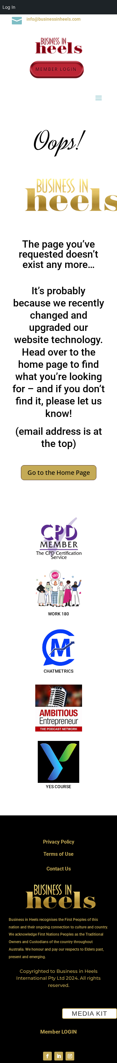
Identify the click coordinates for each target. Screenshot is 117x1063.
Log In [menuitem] (8, 7)
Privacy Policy (58, 842)
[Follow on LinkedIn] (58, 1056)
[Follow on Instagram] (70, 1056)
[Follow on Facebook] (47, 1056)
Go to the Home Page (58, 472)
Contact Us (58, 869)
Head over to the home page (56, 358)
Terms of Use (58, 854)
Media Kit (89, 1013)
